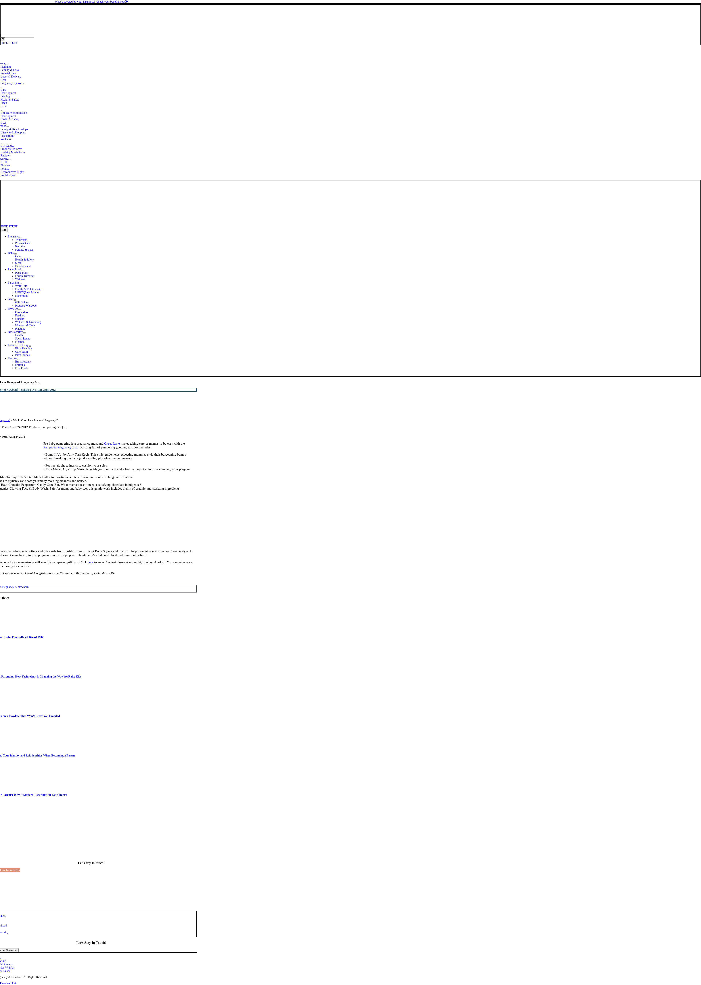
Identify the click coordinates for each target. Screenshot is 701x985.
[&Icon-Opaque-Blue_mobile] (101, 223)
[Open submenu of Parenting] (20, 283)
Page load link (8, 983)
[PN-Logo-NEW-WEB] (350, 31)
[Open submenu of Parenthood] (7, 126)
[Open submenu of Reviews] (19, 309)
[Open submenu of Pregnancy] (6, 64)
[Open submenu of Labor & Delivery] (29, 346)
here (91, 562)
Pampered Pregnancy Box (60, 447)
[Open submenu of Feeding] (18, 359)
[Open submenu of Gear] (15, 300)
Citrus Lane (112, 443)
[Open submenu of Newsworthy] (9, 159)
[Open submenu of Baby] (15, 253)
